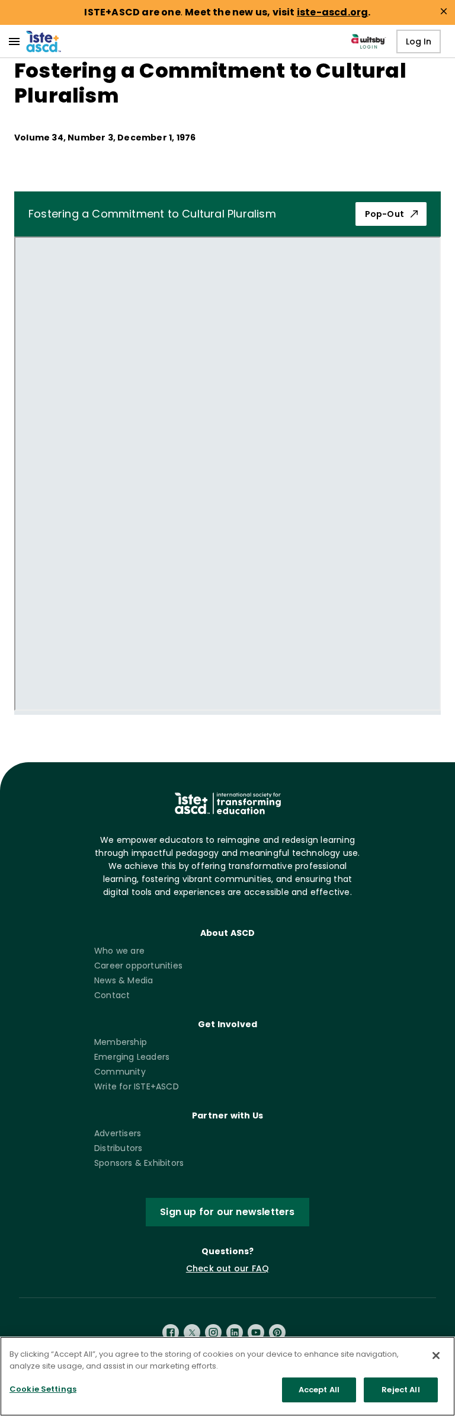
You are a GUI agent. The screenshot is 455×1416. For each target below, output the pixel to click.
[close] (443, 11)
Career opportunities (138, 965)
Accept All (319, 1389)
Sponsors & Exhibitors (139, 1163)
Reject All (400, 1389)
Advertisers (117, 1133)
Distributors (118, 1148)
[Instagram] (213, 1332)
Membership (120, 1042)
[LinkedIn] (234, 1332)
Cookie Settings (42, 1389)
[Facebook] (170, 1332)
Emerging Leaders (131, 1057)
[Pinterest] (277, 1332)
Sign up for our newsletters (227, 1212)
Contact (112, 995)
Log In (418, 41)
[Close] (436, 1356)
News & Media (123, 980)
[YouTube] (256, 1332)
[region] (227, 1376)
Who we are (119, 951)
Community (120, 1072)
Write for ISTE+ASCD (136, 1086)
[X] (192, 1332)
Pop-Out (384, 214)
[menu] (14, 41)
